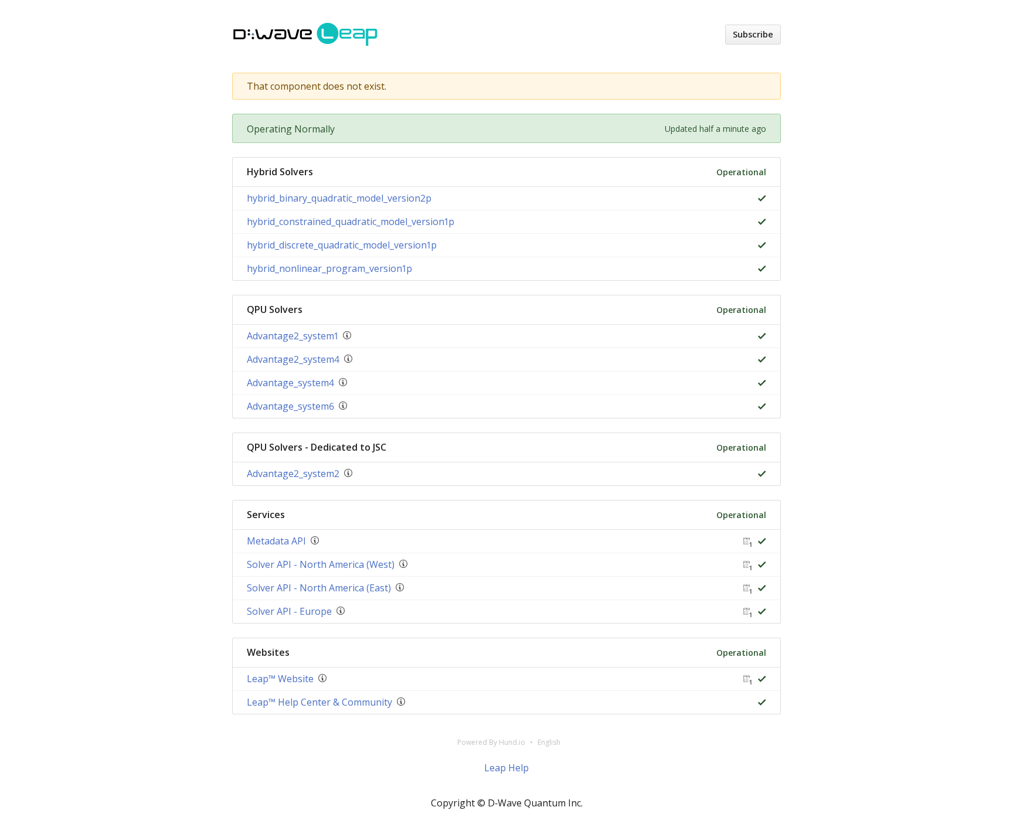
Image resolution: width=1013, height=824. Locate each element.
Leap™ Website (280, 678)
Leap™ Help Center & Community (319, 702)
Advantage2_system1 (292, 335)
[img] (759, 198)
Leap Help (506, 767)
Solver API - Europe (289, 611)
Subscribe (753, 34)
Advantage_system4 (290, 382)
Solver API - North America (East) (319, 587)
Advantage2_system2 (293, 473)
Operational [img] (741, 172)
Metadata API (276, 540)
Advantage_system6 (290, 406)
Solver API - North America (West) (321, 564)
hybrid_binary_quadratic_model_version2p (339, 198)
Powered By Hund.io (491, 742)
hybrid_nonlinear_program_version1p (329, 268)
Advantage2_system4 (293, 359)
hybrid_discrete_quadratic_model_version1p (342, 245)
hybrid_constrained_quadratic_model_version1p (350, 221)
